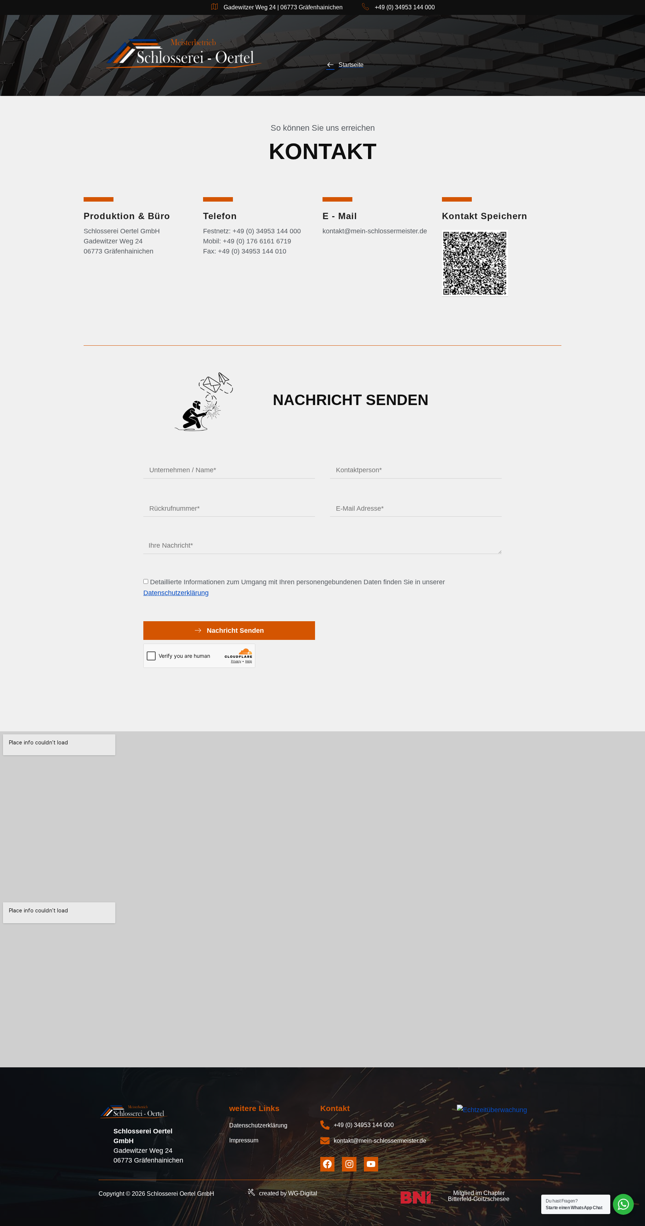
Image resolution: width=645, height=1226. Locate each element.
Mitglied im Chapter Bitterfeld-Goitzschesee (479, 1196)
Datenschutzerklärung (176, 593)
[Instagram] (349, 1164)
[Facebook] (327, 1164)
